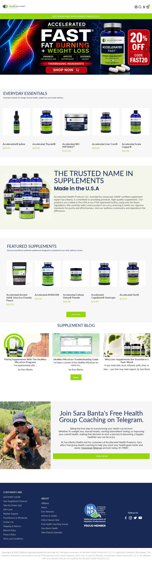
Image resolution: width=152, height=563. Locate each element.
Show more (76, 314)
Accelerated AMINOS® (47, 294)
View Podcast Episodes (51, 532)
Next (76, 377)
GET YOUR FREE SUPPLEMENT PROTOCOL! (76, 16)
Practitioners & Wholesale (15, 518)
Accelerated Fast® (129, 294)
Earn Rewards (47, 511)
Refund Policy (9, 530)
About (44, 507)
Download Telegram (91, 447)
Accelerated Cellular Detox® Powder (73, 296)
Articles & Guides (49, 516)
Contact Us (8, 522)
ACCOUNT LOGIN (11, 497)
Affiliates (45, 503)
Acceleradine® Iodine (14, 144)
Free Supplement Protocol (15, 501)
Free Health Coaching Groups (54, 524)
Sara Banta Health (49, 528)
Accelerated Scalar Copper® (131, 145)
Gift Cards (7, 509)
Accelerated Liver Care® (105, 144)
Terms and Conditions (13, 539)
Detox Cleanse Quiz (50, 520)
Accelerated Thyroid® (44, 144)
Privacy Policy (9, 534)
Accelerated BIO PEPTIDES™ (70, 145)
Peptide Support (10, 514)
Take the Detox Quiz (12, 505)
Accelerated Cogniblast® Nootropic (103, 296)
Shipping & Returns (12, 526)
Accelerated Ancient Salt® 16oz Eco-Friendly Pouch (19, 297)
